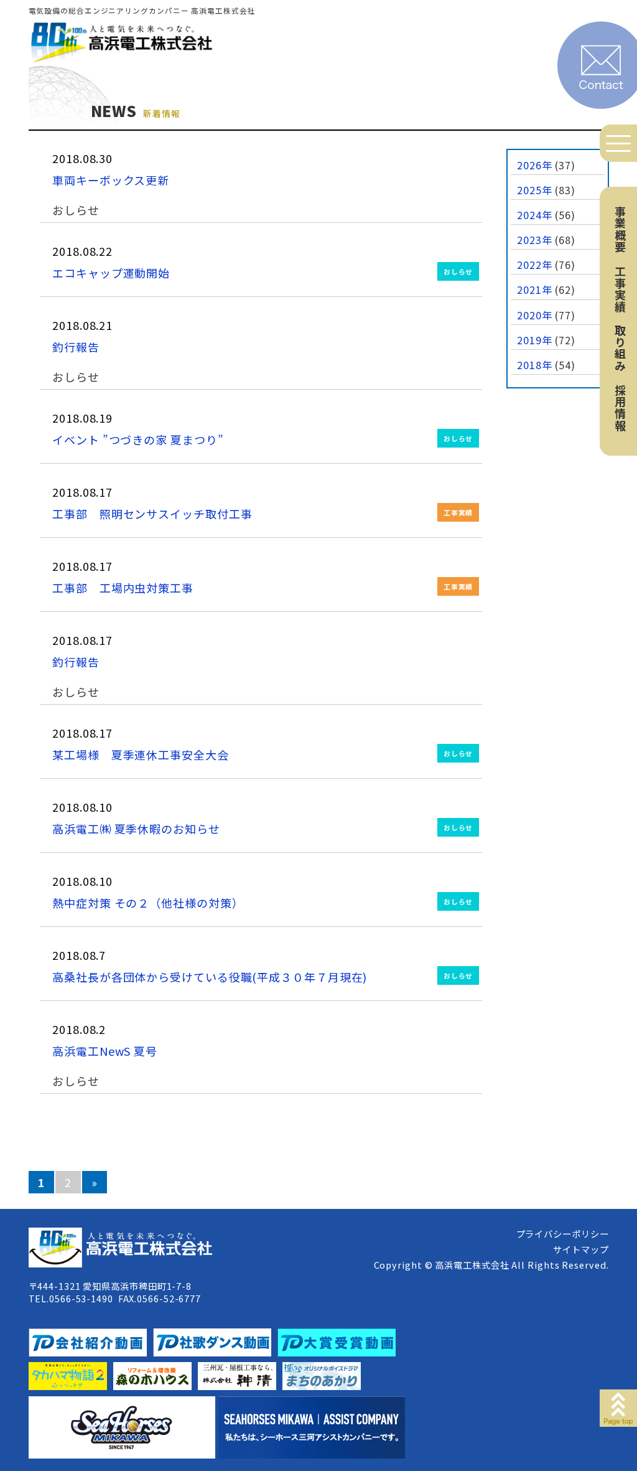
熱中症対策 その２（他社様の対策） (147, 903)
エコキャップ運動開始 (111, 273)
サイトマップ (580, 1249)
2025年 (534, 189)
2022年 (534, 264)
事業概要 (620, 229)
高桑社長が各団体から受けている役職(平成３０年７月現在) (209, 977)
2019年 (534, 339)
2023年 (534, 239)
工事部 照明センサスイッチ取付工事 (152, 513)
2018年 (534, 364)
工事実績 (620, 289)
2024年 (534, 214)
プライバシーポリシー (562, 1233)
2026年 (534, 164)
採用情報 (620, 407)
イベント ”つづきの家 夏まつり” (137, 439)
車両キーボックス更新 (110, 180)
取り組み (620, 348)
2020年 (534, 315)
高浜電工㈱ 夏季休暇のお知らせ (136, 828)
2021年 (534, 289)
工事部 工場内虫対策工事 (122, 588)
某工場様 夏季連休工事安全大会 (140, 754)
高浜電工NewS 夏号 (104, 1051)
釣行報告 (76, 347)
